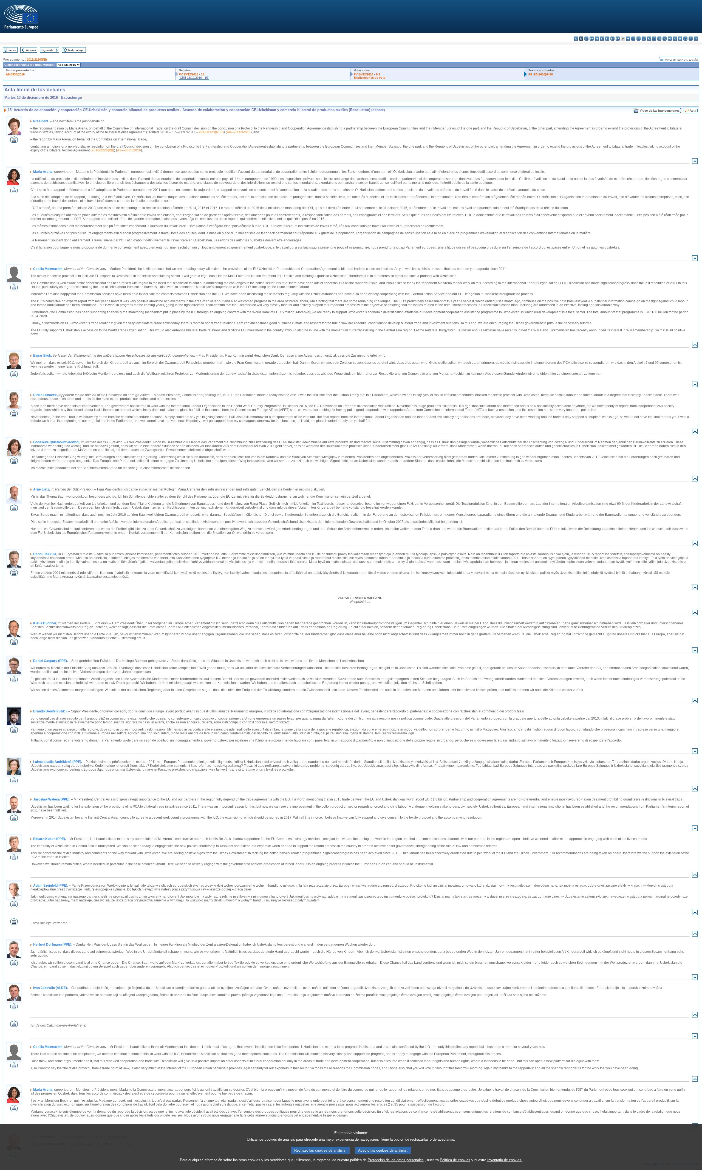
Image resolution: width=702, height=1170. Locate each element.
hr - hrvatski (628, 38)
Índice (12, 50)
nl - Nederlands (659, 38)
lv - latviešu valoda (638, 38)
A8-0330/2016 (15, 74)
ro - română (675, 38)
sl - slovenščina (685, 38)
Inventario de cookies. (504, 1160)
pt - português (670, 38)
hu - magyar (649, 38)
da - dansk (592, 38)
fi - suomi (691, 38)
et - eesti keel (602, 38)
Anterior (31, 50)
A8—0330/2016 (129, 150)
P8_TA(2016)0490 (540, 74)
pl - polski (665, 38)
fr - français (618, 38)
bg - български (576, 38)
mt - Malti (654, 38)
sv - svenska (696, 38)
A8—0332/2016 (239, 132)
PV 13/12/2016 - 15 (191, 74)
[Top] (695, 162)
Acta (693, 110)
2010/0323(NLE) (211, 132)
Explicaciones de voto (370, 77)
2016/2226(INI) (37, 59)
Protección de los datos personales (396, 1160)
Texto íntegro (76, 50)
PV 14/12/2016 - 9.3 (367, 74)
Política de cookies (455, 1160)
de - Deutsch (597, 38)
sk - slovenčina (680, 38)
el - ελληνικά (607, 38)
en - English (612, 38)
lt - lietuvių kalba (644, 38)
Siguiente (47, 50)
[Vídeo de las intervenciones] (14, 141)
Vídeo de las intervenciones (660, 110)
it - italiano (633, 38)
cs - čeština (586, 38)
